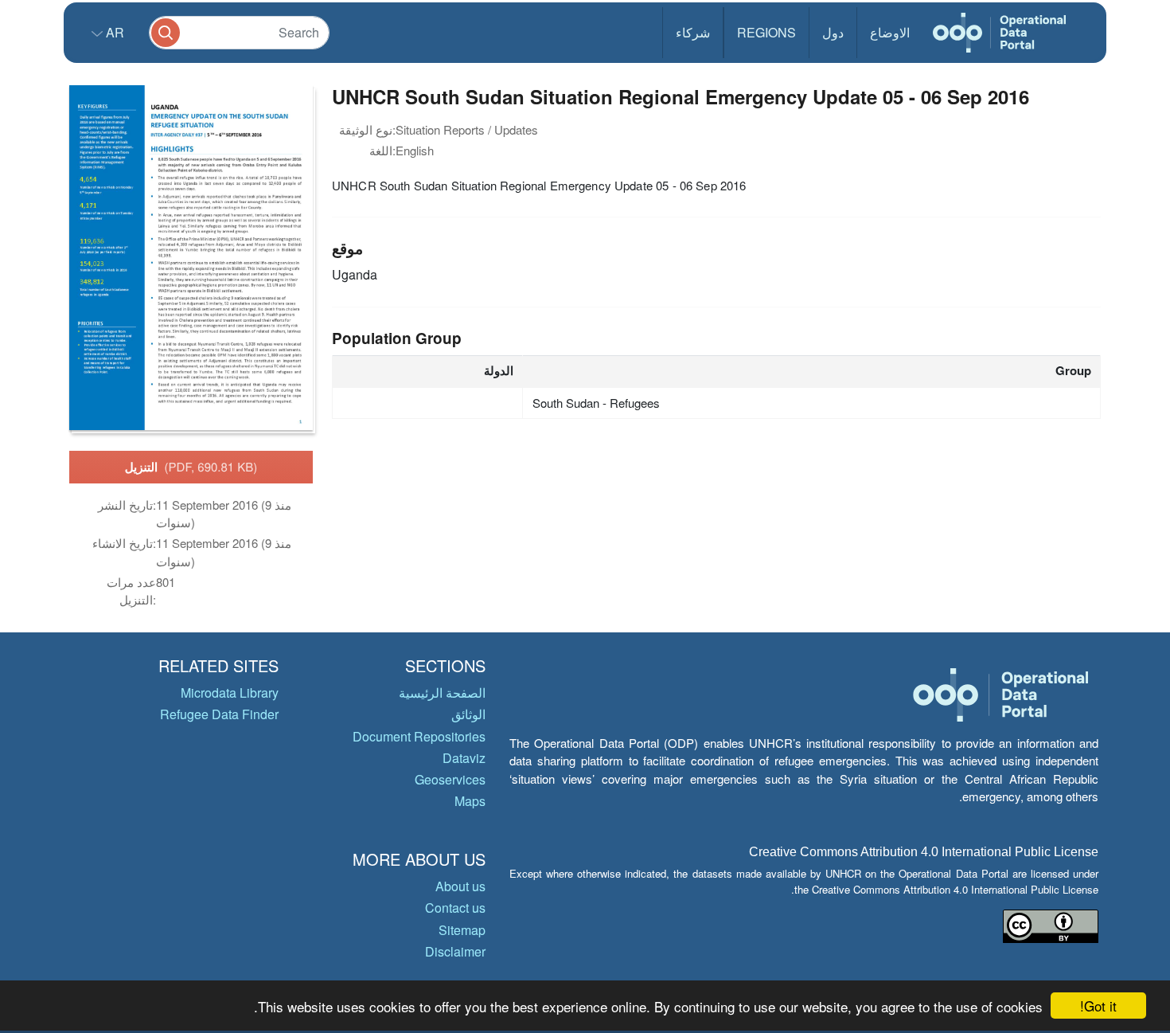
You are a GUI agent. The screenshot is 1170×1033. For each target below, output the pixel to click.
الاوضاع (890, 32)
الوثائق (468, 714)
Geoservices (450, 779)
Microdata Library (230, 692)
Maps (470, 801)
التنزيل (191, 466)
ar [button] (113, 32)
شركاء (693, 32)
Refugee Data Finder (219, 714)
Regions (766, 32)
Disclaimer (455, 951)
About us (460, 886)
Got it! (1098, 1005)
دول (833, 32)
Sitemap (462, 930)
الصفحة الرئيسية (442, 692)
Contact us (455, 907)
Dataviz (464, 758)
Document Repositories (419, 736)
